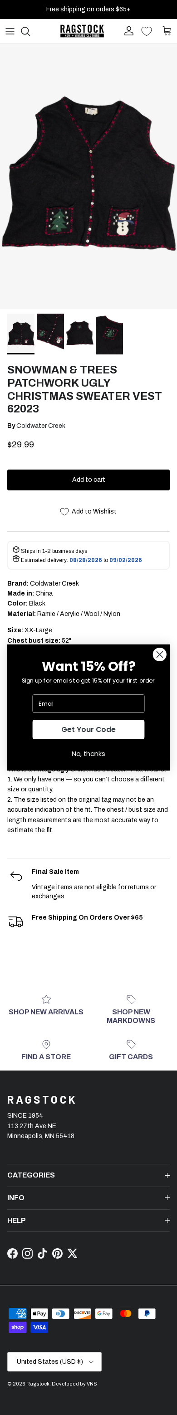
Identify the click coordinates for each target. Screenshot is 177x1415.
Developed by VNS (74, 1383)
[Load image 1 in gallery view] (88, 176)
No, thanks (88, 753)
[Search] (30, 31)
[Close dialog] (159, 654)
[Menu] (10, 31)
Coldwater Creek (40, 425)
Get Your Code (88, 729)
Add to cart (88, 479)
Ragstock (37, 1383)
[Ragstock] (82, 31)
